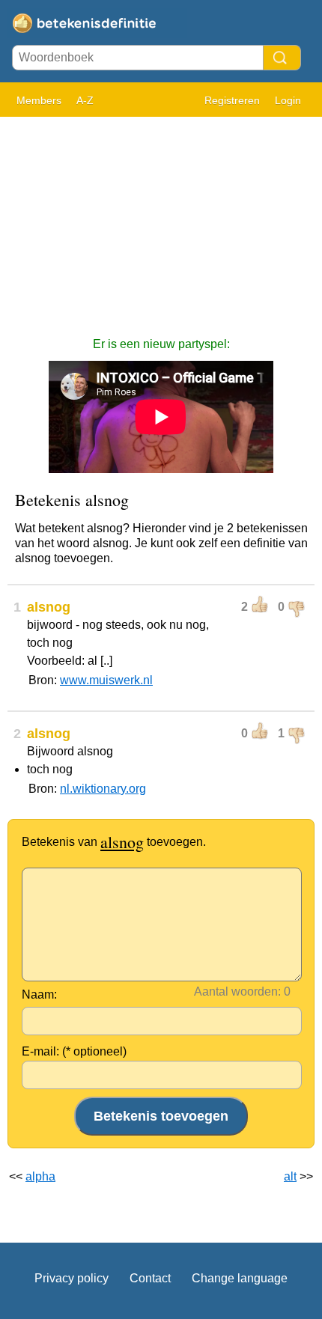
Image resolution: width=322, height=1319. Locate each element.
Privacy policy (71, 1278)
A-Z (85, 100)
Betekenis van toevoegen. (114, 841)
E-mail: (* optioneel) (74, 1051)
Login (288, 100)
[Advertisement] (161, 219)
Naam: (39, 994)
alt (290, 1176)
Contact (150, 1278)
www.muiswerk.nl (106, 680)
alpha (40, 1176)
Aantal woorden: (237, 991)
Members (38, 100)
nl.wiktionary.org (103, 788)
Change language (240, 1278)
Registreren (232, 100)
